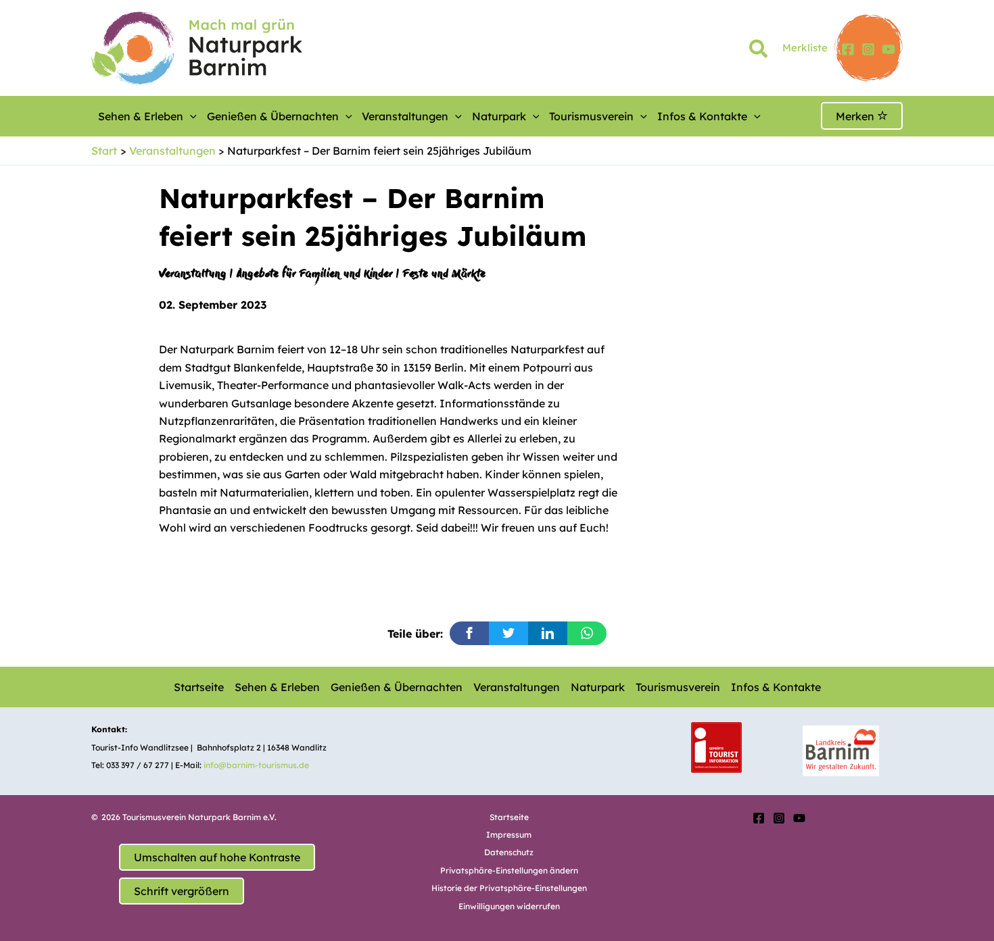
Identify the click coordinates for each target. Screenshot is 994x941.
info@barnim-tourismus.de (256, 765)
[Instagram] (868, 49)
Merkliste (805, 47)
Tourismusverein (591, 116)
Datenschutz (509, 852)
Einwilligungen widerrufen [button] (509, 906)
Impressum (508, 835)
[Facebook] (848, 49)
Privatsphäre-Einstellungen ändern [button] (509, 870)
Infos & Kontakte (702, 116)
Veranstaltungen (405, 116)
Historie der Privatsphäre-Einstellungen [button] (509, 888)
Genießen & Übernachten (273, 116)
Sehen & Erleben (140, 116)
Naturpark (499, 116)
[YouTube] (888, 49)
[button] (759, 51)
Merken (856, 116)
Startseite (199, 687)
